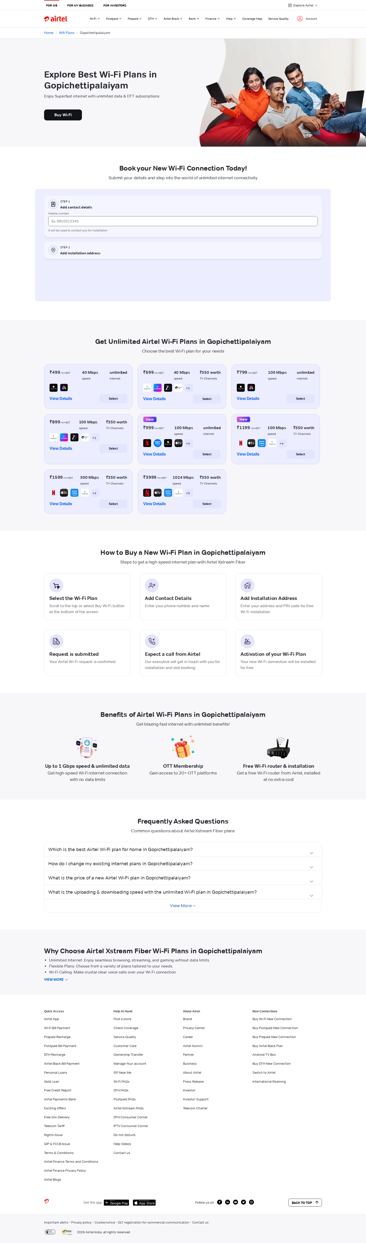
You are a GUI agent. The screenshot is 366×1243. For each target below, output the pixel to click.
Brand (187, 1019)
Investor (189, 1090)
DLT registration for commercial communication (153, 1222)
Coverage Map (252, 18)
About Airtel (192, 1072)
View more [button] (54, 979)
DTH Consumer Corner (131, 1117)
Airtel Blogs (52, 1179)
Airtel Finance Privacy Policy (65, 1170)
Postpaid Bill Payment (60, 1046)
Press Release (193, 1081)
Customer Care (125, 1046)
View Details (61, 398)
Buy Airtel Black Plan (267, 1046)
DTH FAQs (121, 1090)
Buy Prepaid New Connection (274, 1037)
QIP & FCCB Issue (57, 1144)
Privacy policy (81, 1222)
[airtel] (55, 18)
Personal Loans (55, 1072)
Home (49, 32)
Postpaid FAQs (125, 1099)
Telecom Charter (195, 1108)
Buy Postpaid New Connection (275, 1028)
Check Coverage (126, 1028)
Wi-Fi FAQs (121, 1081)
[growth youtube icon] (235, 1202)
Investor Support (196, 1099)
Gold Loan (51, 1081)
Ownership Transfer (128, 1054)
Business (190, 1063)
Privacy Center (194, 1028)
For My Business (80, 5)
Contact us (122, 1153)
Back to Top (302, 1203)
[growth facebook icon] (219, 1202)
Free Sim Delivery (57, 1117)
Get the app (92, 1202)
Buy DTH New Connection (271, 1063)
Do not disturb (124, 1135)
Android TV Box (264, 1054)
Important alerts (56, 1222)
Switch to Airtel (263, 1072)
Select (113, 398)
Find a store (122, 1019)
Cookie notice (105, 1222)
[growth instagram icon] (251, 1202)
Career (188, 1037)
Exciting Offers (55, 1108)
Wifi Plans (66, 32)
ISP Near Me (122, 1072)
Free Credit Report (57, 1090)
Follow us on (204, 1202)
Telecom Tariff (54, 1126)
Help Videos (122, 1144)
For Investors (114, 5)
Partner (188, 1054)
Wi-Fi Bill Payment (57, 1028)
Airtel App (51, 1019)
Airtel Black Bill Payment (62, 1063)
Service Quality (278, 18)
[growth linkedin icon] (227, 1202)
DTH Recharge (54, 1054)
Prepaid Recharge (57, 1037)
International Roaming (269, 1081)
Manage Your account (130, 1063)
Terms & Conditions (59, 1153)
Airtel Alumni (192, 1046)
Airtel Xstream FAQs (129, 1108)
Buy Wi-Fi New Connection (272, 1019)
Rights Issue (53, 1135)
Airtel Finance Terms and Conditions (71, 1161)
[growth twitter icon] (243, 1202)
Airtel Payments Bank (60, 1099)
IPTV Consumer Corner (131, 1126)
